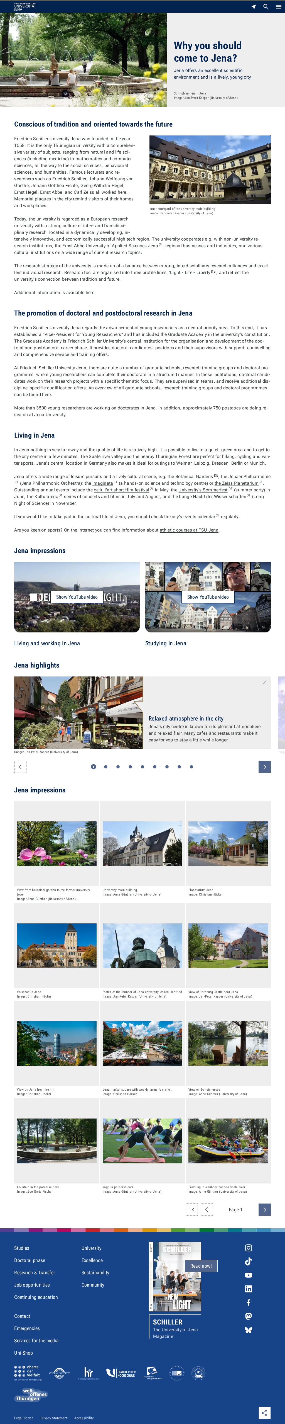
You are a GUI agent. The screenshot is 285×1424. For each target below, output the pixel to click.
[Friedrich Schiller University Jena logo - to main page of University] (24, 7)
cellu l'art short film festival (124, 490)
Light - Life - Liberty (192, 272)
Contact (22, 1316)
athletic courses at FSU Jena (189, 530)
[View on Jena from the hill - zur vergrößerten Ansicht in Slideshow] (56, 1043)
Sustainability (95, 1272)
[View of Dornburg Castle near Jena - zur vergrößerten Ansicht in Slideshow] (228, 945)
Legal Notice (23, 1418)
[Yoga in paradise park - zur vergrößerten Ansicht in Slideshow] (142, 1140)
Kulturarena (49, 496)
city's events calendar (196, 516)
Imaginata (105, 483)
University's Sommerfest (205, 490)
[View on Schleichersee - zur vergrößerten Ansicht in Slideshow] (228, 1043)
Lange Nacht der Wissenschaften (215, 496)
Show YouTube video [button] (77, 597)
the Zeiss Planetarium (239, 483)
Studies (21, 1248)
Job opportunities (32, 1285)
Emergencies (27, 1328)
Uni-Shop (23, 1353)
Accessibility (84, 1418)
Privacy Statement (53, 1418)
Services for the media (36, 1340)
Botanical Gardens (196, 476)
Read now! (201, 1266)
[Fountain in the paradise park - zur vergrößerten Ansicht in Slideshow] (56, 1140)
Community (93, 1285)
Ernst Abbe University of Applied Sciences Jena (112, 245)
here (90, 292)
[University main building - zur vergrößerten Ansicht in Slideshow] (142, 844)
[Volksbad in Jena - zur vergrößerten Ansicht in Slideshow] (56, 945)
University (91, 1248)
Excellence (92, 1260)
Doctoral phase (29, 1260)
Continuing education (36, 1297)
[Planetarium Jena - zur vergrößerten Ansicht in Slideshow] (228, 844)
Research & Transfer (34, 1272)
